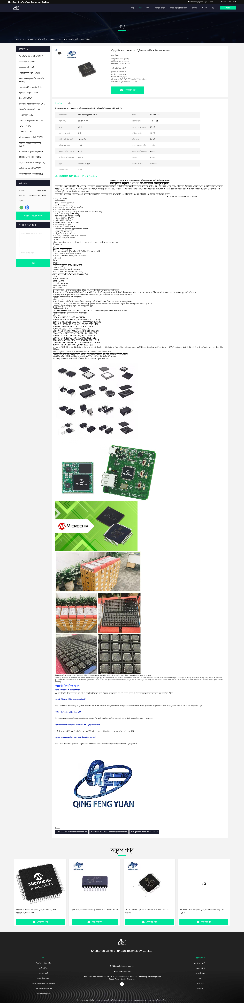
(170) (25, 132)
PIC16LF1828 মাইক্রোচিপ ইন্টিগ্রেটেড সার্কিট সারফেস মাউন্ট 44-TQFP (147, 911)
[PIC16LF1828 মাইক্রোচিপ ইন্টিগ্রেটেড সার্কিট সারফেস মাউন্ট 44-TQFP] (149, 883)
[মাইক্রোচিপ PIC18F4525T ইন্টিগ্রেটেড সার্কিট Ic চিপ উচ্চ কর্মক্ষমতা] (86, 70)
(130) (31, 120)
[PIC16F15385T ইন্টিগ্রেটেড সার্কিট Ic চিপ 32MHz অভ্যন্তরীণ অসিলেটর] (94, 883)
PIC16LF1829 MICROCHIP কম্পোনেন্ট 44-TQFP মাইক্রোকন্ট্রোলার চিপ (199, 911)
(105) (26, 67)
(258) (29, 109)
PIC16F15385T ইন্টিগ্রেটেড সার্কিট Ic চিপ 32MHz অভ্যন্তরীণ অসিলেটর (93, 911)
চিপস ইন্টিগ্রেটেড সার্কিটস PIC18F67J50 (144, 832)
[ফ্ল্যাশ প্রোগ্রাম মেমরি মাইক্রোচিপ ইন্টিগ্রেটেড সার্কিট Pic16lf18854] (40, 883)
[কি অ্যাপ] (21, 207)
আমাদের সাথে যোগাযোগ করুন (178, 8)
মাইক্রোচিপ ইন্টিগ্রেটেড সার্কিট (36, 39)
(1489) (31, 80)
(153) (25, 126)
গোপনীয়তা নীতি (200, 988)
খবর (200, 978)
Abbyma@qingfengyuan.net (201, 2)
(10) (31, 174)
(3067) (30, 168)
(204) (25, 98)
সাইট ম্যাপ (200, 983)
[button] (19, 889)
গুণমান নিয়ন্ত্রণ (200, 973)
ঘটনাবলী (194, 8)
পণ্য (140, 8)
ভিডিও (148, 8)
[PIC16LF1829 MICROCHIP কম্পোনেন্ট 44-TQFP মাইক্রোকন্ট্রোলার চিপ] (203, 883)
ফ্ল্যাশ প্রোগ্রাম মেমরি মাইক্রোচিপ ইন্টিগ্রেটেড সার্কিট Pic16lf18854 (40, 910)
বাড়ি (132, 8)
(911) (30, 87)
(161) (32, 104)
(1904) (29, 73)
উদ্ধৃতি (228, 8)
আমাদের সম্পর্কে (160, 8)
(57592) (31, 56)
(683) (27, 62)
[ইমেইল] (27, 207)
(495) (28, 93)
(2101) (31, 137)
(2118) (31, 151)
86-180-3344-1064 (228, 2)
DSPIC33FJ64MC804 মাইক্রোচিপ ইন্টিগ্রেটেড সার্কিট (109, 832)
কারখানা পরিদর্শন (200, 968)
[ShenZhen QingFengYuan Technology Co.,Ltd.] (16, 8)
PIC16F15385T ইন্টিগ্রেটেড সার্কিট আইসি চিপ (72, 832)
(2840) (30, 144)
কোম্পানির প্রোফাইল (200, 963)
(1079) (32, 163)
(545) (26, 115)
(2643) (30, 157)
